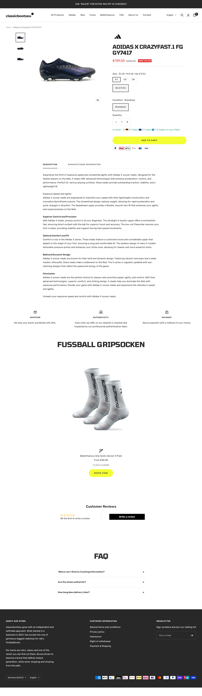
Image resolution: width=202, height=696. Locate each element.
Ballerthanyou (107, 15)
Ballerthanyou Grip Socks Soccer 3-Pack (101, 456)
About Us (133, 15)
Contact (147, 15)
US (124, 79)
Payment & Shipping (100, 646)
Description (50, 164)
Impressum (95, 636)
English (170, 15)
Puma (93, 15)
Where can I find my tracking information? (81, 571)
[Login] (188, 15)
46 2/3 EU (120, 88)
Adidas (72, 15)
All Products (57, 15)
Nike (82, 15)
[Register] (192, 635)
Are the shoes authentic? (72, 582)
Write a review (127, 516)
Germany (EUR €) (15, 677)
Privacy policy (97, 631)
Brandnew (120, 107)
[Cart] (194, 15)
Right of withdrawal (100, 641)
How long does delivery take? (74, 592)
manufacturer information (84, 164)
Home (8, 27)
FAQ (121, 15)
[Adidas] (118, 34)
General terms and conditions (105, 627)
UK (133, 79)
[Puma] (101, 450)
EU (116, 79)
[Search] (182, 15)
